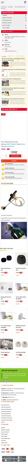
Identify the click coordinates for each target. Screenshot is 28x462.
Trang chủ (4, 6)
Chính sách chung (5, 405)
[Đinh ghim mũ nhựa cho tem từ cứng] (21, 316)
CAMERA (5, 15)
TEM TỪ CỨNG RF (11, 144)
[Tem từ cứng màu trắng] (21, 344)
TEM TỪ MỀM (6, 27)
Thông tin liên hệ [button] (8, 385)
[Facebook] (3, 381)
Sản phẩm (10, 6)
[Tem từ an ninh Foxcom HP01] (6, 259)
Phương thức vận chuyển (6, 420)
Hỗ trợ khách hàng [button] (8, 401)
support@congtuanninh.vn (11, 51)
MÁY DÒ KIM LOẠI (7, 20)
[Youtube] (5, 381)
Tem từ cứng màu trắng (20, 352)
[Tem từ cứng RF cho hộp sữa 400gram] (21, 287)
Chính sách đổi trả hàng (6, 409)
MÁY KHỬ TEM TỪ (7, 22)
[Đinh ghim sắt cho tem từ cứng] (6, 287)
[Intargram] (8, 381)
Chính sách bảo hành (5, 407)
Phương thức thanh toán (6, 418)
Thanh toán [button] (6, 445)
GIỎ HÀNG (3, 440)
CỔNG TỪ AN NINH (7, 17)
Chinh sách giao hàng (6, 413)
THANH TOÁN (4, 442)
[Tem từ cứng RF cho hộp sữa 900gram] (6, 316)
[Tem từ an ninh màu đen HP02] (21, 259)
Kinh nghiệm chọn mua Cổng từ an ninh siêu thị (13, 99)
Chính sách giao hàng (6, 411)
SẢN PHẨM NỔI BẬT (5, 438)
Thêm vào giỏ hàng (15, 156)
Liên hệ (2, 422)
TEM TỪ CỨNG (6, 25)
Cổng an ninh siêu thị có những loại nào (11, 79)
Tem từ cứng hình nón (5, 352)
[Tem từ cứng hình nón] (6, 344)
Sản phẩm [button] (5, 424)
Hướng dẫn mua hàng (6, 415)
